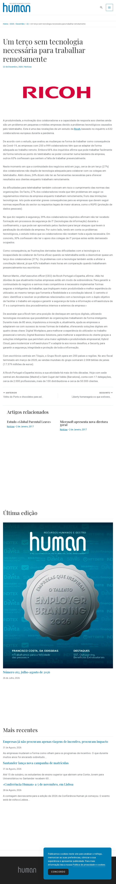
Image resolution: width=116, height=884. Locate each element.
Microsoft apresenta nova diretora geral (84, 423)
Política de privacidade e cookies (89, 864)
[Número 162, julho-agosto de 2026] (58, 595)
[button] (101, 7)
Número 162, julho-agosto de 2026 (26, 672)
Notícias (28, 67)
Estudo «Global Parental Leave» (29, 422)
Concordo (58, 871)
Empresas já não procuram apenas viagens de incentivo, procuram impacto (55, 741)
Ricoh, (77, 128)
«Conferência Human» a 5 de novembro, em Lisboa (38, 784)
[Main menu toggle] (109, 7)
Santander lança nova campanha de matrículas (36, 763)
